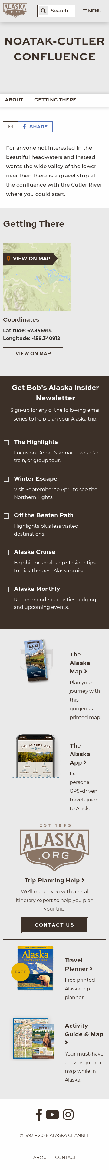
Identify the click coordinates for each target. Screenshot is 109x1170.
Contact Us (54, 925)
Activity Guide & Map (84, 1030)
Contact (65, 1157)
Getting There (55, 100)
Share (38, 127)
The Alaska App (80, 754)
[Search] (43, 10)
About (14, 100)
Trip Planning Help (53, 881)
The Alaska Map (80, 663)
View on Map (33, 354)
